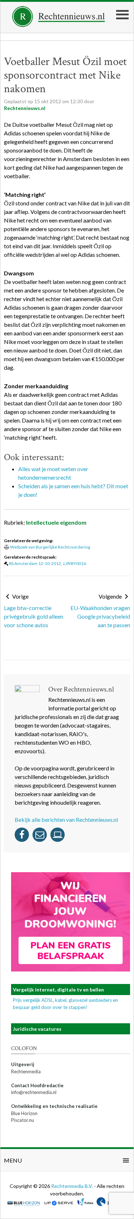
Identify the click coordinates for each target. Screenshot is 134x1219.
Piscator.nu (22, 1120)
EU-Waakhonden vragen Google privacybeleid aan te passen (100, 616)
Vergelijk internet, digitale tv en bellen (58, 989)
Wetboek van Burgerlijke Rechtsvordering (50, 547)
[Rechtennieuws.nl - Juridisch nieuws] (58, 24)
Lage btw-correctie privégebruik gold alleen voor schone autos (33, 616)
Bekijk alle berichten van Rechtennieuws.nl (66, 819)
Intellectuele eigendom (56, 522)
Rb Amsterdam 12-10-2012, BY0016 (47, 563)
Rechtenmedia (26, 1071)
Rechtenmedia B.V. (72, 1186)
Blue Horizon (24, 1113)
